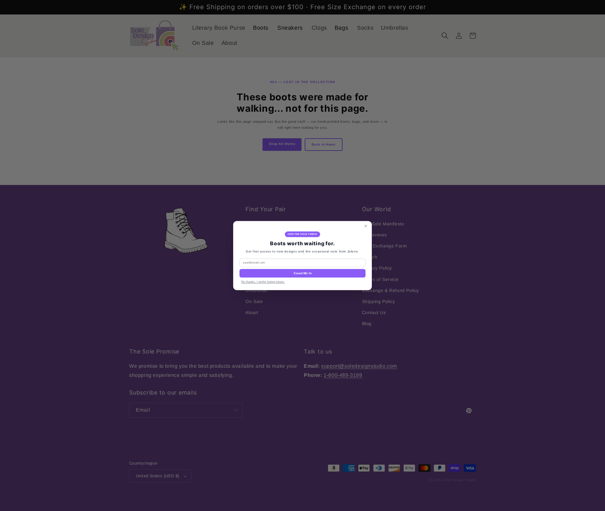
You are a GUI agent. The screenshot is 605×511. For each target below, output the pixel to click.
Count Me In (303, 273)
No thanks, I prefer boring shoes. (263, 281)
